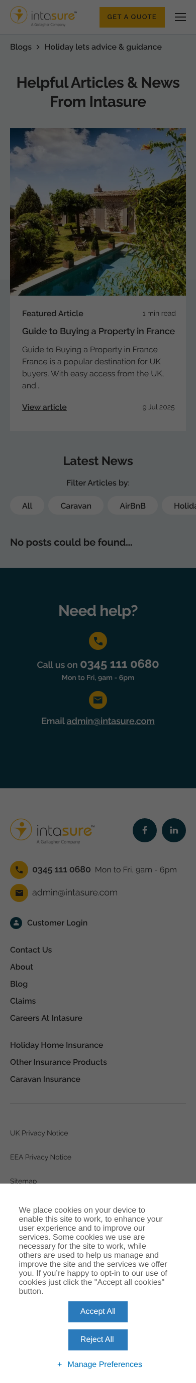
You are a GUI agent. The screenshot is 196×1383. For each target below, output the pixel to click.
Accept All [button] (98, 1311)
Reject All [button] (97, 1339)
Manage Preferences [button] (104, 1364)
